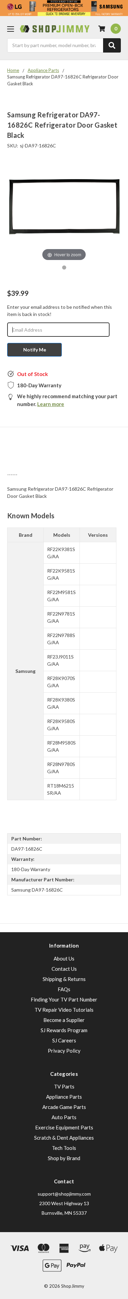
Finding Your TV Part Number (64, 999)
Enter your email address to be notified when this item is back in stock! (59, 310)
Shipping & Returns (64, 979)
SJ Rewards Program (64, 1030)
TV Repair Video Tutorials (64, 1010)
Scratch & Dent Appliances (64, 1138)
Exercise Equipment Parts (64, 1127)
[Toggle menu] (10, 28)
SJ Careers (64, 1040)
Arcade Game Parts (64, 1107)
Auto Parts (64, 1117)
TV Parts (64, 1086)
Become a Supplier (64, 1020)
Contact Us (64, 969)
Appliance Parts (64, 1097)
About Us (64, 958)
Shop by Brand (64, 1158)
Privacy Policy (64, 1051)
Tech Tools (64, 1148)
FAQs (64, 989)
